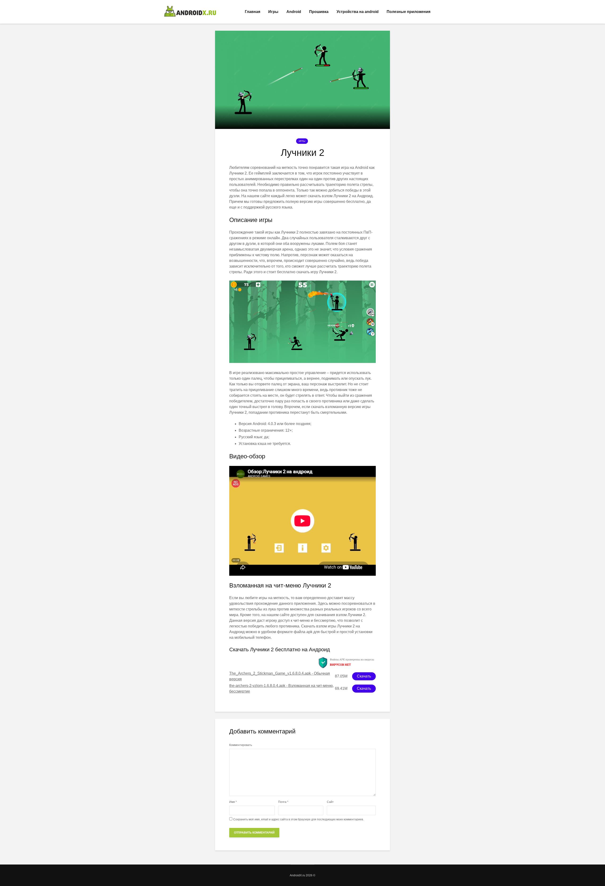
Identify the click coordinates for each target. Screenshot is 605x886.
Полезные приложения (408, 12)
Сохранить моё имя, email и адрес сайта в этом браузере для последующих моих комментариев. (298, 819)
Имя (233, 802)
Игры (273, 12)
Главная (252, 12)
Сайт (330, 802)
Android (293, 12)
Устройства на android (358, 12)
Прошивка (318, 12)
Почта (283, 802)
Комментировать (240, 745)
